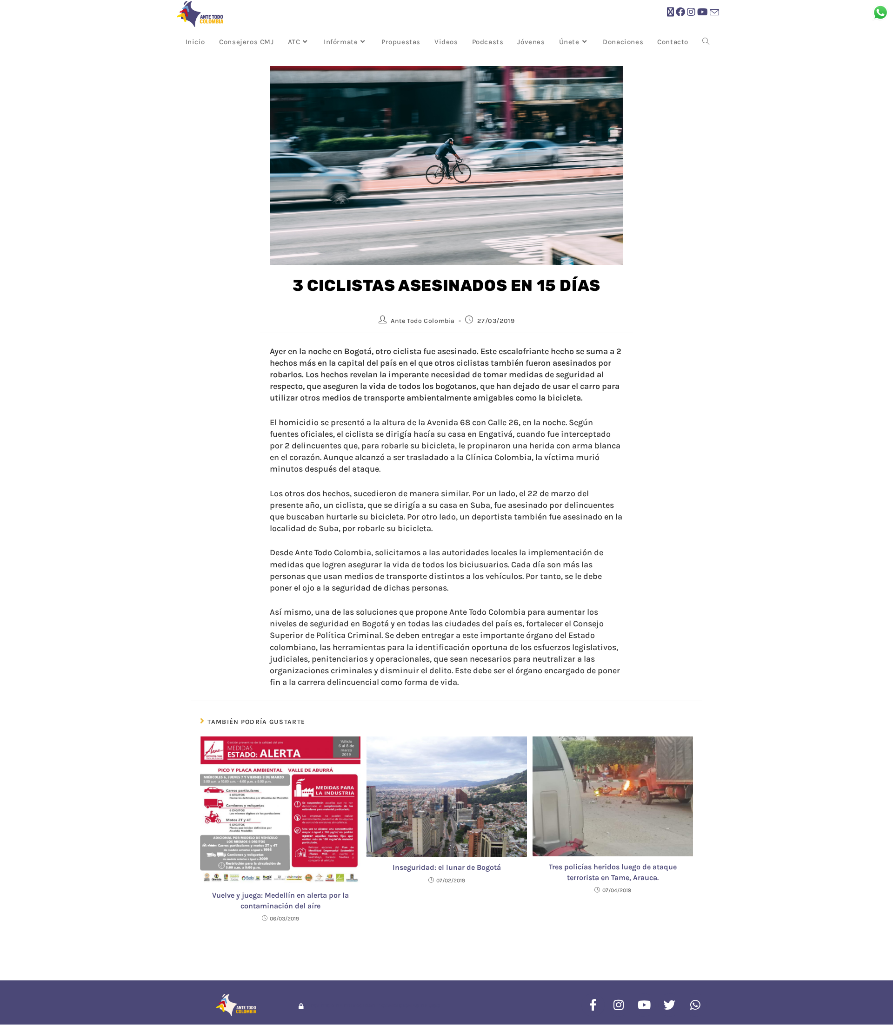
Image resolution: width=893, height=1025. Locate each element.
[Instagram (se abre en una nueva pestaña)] (691, 12)
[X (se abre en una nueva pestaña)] (670, 12)
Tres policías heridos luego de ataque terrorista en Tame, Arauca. (613, 871)
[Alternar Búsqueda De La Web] (705, 42)
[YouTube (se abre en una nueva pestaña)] (702, 12)
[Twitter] (669, 1005)
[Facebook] (593, 1005)
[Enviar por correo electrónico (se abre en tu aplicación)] (714, 12)
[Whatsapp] (695, 1005)
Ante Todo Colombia (423, 321)
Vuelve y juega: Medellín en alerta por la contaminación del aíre (280, 900)
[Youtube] (644, 1005)
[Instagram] (618, 1005)
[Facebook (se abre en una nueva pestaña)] (680, 12)
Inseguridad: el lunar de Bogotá (447, 867)
